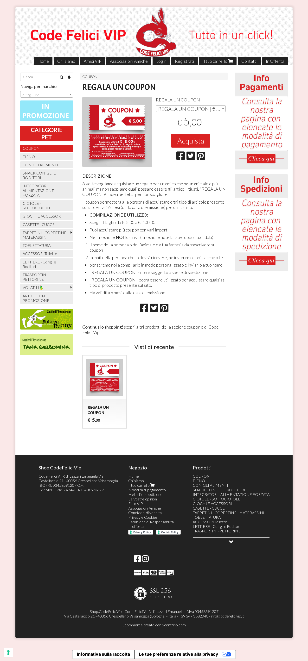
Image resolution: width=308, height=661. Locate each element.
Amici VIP (93, 61)
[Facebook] (137, 560)
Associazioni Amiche (129, 61)
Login (161, 61)
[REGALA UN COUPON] (117, 132)
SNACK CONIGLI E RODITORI (39, 175)
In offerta (136, 526)
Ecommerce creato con (154, 625)
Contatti (249, 61)
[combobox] (191, 108)
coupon (194, 327)
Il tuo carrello (215, 61)
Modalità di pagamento (147, 489)
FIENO (29, 156)
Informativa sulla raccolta (103, 654)
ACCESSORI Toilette (40, 253)
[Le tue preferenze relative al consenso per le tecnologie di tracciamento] (8, 652)
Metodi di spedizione (145, 494)
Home (43, 61)
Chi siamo (66, 61)
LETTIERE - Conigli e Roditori (39, 264)
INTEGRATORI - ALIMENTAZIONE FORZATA (38, 190)
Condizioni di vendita (145, 512)
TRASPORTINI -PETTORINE (36, 276)
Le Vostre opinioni (143, 499)
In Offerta (275, 61)
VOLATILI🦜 (33, 287)
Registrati (184, 61)
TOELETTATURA (37, 245)
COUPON (89, 77)
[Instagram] (145, 560)
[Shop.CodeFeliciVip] (154, 36)
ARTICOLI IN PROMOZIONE (36, 298)
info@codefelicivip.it (227, 616)
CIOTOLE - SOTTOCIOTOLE (37, 205)
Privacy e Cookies (143, 517)
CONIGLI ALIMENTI (40, 164)
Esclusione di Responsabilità (151, 521)
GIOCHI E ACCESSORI (42, 216)
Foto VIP (135, 503)
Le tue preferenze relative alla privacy (178, 654)
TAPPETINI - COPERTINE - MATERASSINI (45, 234)
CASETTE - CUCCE (39, 224)
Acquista (190, 140)
